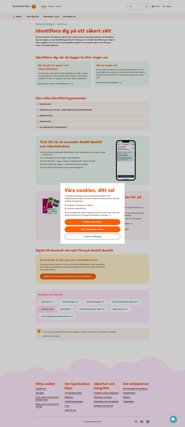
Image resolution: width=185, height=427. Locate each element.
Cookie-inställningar (93, 236)
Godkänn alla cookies (92, 222)
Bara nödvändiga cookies (92, 229)
